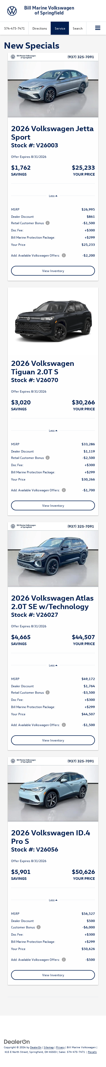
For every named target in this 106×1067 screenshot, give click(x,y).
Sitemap (49, 1047)
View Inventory (53, 270)
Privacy (60, 1047)
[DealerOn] (17, 1041)
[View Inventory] (53, 87)
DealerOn (35, 1047)
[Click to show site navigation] (98, 28)
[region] (53, 232)
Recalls (92, 1052)
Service (60, 28)
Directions (39, 28)
